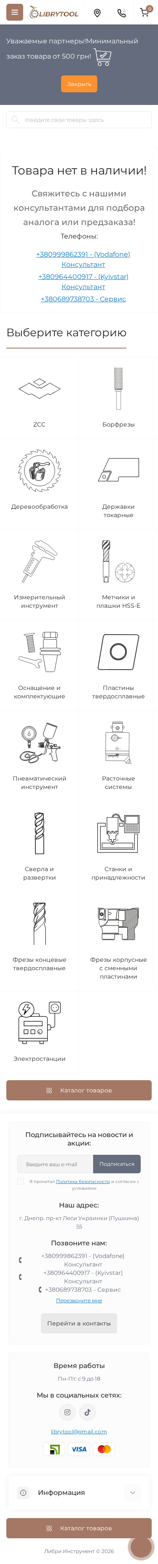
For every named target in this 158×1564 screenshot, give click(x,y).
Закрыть (79, 83)
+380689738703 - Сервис (83, 299)
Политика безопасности (83, 1181)
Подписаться (116, 1164)
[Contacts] (121, 12)
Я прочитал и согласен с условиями (84, 1185)
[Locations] (97, 12)
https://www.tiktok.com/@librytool (87, 1412)
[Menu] (14, 12)
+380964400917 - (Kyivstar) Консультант (83, 1277)
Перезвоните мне (79, 1300)
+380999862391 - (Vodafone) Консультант (83, 1260)
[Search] (15, 119)
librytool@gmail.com (79, 1431)
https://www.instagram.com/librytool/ (67, 1412)
